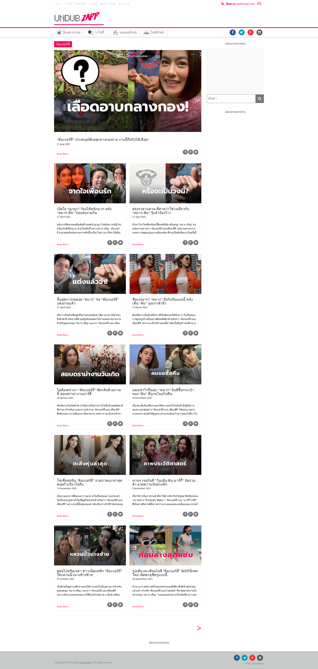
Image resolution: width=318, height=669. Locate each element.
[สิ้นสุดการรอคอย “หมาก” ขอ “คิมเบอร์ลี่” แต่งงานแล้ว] (90, 256)
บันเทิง (68, 3)
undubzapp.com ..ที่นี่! (244, 3)
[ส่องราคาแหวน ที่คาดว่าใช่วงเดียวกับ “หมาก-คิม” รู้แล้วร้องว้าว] (165, 166)
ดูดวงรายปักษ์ (107, 3)
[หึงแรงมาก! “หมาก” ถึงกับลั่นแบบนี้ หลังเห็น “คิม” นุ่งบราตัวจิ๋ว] (165, 256)
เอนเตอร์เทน (128, 32)
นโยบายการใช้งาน (255, 663)
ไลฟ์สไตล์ (80, 3)
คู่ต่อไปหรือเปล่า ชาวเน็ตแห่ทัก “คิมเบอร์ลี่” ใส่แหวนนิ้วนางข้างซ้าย (89, 573)
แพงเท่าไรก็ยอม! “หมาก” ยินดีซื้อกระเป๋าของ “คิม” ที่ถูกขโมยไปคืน (163, 392)
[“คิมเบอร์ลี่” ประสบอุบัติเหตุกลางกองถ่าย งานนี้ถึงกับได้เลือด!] (127, 52)
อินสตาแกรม (71, 32)
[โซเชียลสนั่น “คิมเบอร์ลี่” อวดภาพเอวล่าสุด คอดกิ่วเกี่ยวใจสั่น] (90, 437)
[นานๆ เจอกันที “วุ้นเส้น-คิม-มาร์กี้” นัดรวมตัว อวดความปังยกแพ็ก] (165, 437)
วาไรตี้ (93, 3)
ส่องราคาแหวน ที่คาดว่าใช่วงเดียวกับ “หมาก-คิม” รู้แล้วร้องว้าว (160, 211)
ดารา (59, 3)
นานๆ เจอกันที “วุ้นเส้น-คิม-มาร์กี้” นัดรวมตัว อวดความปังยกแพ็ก (164, 482)
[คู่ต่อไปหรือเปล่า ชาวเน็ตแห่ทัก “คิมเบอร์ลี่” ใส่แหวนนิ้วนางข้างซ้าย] (90, 528)
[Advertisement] (235, 71)
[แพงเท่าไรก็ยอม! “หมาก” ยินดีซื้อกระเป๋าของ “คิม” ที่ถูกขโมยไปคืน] (165, 347)
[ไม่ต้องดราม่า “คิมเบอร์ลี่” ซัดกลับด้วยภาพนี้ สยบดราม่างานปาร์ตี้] (90, 347)
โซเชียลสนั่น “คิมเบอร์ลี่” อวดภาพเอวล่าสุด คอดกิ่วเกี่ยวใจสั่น (89, 482)
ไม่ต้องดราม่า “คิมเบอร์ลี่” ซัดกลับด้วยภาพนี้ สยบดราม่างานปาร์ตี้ (89, 392)
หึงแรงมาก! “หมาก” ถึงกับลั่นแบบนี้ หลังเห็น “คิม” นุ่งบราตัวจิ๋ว (162, 301)
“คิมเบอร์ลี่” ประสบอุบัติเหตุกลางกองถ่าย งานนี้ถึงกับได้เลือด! (103, 139)
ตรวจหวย (124, 3)
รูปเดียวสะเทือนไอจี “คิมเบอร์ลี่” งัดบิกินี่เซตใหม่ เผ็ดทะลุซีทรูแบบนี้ (165, 573)
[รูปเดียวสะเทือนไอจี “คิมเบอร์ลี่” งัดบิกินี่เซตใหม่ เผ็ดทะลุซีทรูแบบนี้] (165, 528)
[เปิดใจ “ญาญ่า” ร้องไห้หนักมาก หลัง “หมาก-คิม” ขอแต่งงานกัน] (90, 166)
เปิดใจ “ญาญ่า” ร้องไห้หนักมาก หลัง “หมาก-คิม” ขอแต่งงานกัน (84, 211)
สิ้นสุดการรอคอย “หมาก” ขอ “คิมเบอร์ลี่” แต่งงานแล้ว (88, 301)
